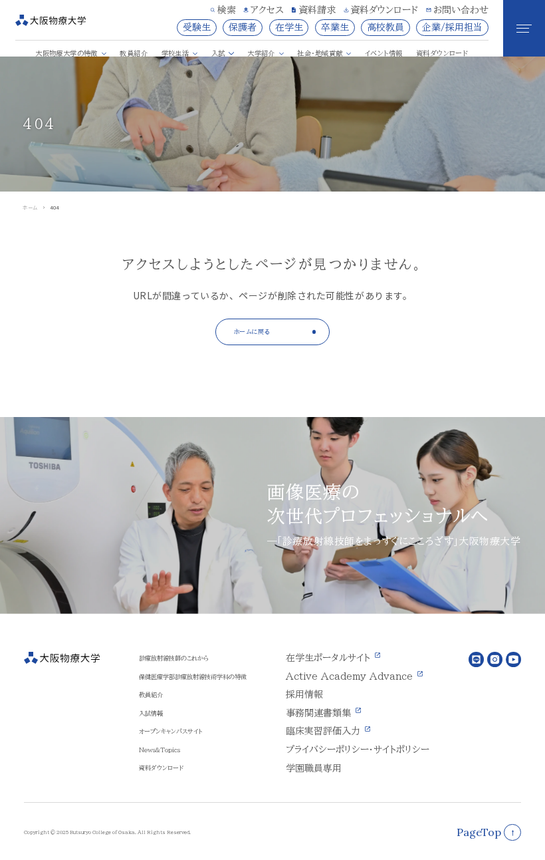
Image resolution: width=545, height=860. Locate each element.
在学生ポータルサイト (328, 657)
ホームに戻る (252, 332)
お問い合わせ (461, 10)
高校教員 (385, 27)
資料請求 (317, 10)
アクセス (267, 10)
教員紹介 (134, 53)
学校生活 (175, 53)
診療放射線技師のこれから (174, 658)
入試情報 (151, 713)
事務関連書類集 (318, 713)
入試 (218, 53)
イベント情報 (383, 53)
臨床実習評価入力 (323, 731)
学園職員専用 (314, 768)
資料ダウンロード (384, 10)
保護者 (243, 27)
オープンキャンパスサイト (170, 731)
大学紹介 (261, 53)
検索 (226, 10)
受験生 (197, 27)
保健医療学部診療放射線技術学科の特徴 (193, 677)
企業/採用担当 (452, 27)
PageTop (479, 832)
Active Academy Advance (349, 676)
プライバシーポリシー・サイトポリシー (357, 749)
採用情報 (304, 694)
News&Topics (159, 750)
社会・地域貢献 (319, 53)
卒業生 (335, 27)
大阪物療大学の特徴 (66, 53)
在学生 (289, 27)
